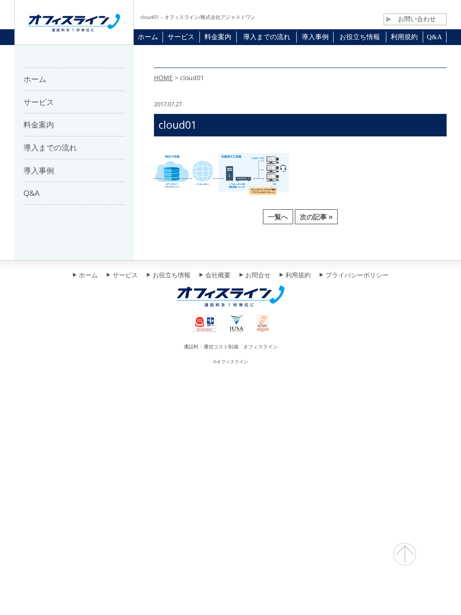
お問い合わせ (417, 19)
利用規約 (298, 275)
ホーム (88, 275)
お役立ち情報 (171, 275)
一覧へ (278, 216)
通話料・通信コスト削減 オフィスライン (231, 346)
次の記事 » (316, 216)
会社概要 (217, 275)
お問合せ (258, 275)
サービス (125, 275)
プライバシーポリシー (357, 275)
